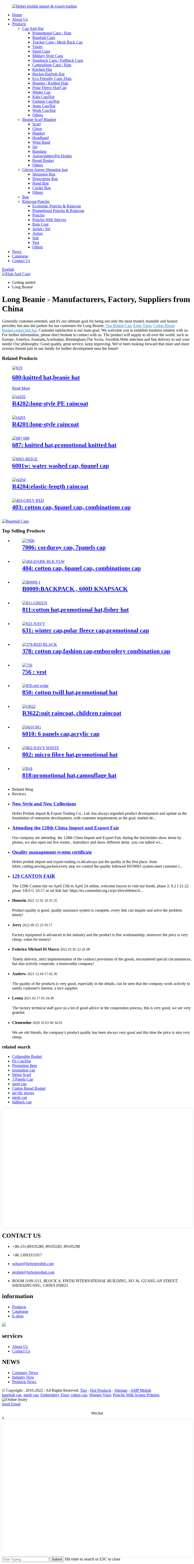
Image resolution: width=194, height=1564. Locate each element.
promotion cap (23, 1070)
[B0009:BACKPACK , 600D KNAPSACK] (31, 582)
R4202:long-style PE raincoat (50, 403)
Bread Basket (43, 160)
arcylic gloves (23, 1093)
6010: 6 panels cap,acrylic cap (61, 734)
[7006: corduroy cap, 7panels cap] (28, 541)
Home (17, 15)
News (16, 251)
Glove (37, 128)
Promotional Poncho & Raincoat (58, 210)
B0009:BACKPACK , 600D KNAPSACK (75, 589)
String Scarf (21, 1075)
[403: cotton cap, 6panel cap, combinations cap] (28, 500)
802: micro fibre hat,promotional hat (70, 754)
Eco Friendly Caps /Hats (51, 78)
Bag (25, 197)
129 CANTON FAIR (33, 876)
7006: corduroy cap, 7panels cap (64, 547)
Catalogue (20, 256)
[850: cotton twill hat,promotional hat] (35, 685)
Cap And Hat (32, 28)
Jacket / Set (41, 229)
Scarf (36, 124)
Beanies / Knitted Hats (50, 83)
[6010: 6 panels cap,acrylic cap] (31, 727)
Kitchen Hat (42, 69)
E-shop (17, 1316)
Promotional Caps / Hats (51, 33)
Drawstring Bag (45, 179)
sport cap (19, 1084)
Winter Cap (41, 92)
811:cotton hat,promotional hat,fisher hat (75, 609)
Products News (24, 1382)
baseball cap (11, 1395)
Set (34, 147)
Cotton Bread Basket (28, 1088)
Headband (40, 138)
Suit (35, 238)
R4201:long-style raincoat (45, 424)
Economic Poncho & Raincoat (56, 206)
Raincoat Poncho (36, 201)
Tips (83, 1390)
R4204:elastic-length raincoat (50, 486)
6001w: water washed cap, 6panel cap (60, 465)
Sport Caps (41, 51)
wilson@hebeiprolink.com (33, 1263)
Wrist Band (41, 142)
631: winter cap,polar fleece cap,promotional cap (85, 630)
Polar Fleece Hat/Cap (49, 87)
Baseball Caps (43, 37)
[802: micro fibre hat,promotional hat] (40, 748)
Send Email (11, 1404)
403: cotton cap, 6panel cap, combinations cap (71, 507)
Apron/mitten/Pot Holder (52, 156)
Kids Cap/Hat (43, 97)
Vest (35, 242)
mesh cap (19, 1097)
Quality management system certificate (52, 852)
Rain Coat (40, 224)
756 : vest (34, 672)
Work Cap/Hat (44, 110)
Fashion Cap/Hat (45, 101)
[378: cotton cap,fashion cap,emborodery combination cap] (39, 644)
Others (37, 115)
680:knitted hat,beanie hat (46, 377)
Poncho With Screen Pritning (136, 1395)
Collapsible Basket (27, 1056)
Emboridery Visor (54, 1395)
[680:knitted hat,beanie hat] (17, 368)
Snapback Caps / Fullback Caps (57, 60)
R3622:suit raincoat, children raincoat (71, 713)
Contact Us (21, 261)
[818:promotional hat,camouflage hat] (27, 768)
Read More (21, 388)
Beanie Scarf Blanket (39, 119)
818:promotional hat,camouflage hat (69, 775)
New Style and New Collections (44, 803)
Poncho (38, 215)
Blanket (38, 133)
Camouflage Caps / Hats (51, 65)
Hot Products (100, 1390)
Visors (37, 47)
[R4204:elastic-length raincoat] (19, 480)
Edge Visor (142, 326)
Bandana (39, 151)
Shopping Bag (43, 174)
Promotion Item (24, 1065)
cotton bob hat (25, 330)
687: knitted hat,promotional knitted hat (64, 445)
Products (19, 24)
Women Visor (100, 1395)
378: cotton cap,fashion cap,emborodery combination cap (96, 651)
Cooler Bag (41, 188)
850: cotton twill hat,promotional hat (69, 692)
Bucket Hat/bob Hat (48, 74)
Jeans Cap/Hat (43, 106)
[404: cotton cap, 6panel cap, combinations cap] (43, 561)
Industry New (23, 1377)
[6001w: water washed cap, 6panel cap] (25, 459)
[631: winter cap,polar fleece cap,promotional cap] (33, 624)
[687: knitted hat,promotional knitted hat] (20, 438)
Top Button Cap (118, 326)
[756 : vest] (27, 665)
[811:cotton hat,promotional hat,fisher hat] (34, 603)
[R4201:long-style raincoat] (19, 417)
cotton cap (79, 1395)
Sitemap (120, 1390)
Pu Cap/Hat (21, 1061)
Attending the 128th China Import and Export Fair (65, 827)
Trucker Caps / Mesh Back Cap (57, 42)
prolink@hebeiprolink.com (33, 1272)
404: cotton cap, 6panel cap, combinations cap (81, 568)
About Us (20, 19)
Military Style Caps (47, 56)
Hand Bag (40, 183)
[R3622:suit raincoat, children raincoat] (29, 706)
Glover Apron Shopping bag (45, 169)
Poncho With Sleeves (49, 220)
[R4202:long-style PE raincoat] (19, 397)
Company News (25, 1372)
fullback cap (22, 1102)
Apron (37, 233)
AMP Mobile (140, 1390)
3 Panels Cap (22, 1079)
